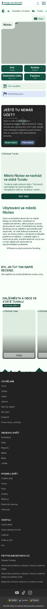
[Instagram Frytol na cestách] (30, 592)
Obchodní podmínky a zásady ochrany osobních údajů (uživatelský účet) (23, 575)
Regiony (5, 448)
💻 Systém (23, 600)
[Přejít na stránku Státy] (33, 11)
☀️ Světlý (13, 600)
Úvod (3, 386)
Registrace (11, 142)
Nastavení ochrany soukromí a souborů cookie (22, 582)
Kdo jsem (5, 412)
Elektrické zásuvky (9, 504)
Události (5, 535)
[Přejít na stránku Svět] (3, 11)
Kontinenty (6, 437)
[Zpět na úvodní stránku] (11, 3)
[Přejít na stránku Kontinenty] (8, 11)
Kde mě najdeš (7, 407)
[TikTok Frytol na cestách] (23, 592)
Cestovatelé (6, 524)
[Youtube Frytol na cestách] (17, 592)
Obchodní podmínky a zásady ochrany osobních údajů (23, 567)
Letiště (4, 463)
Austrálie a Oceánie (21, 11)
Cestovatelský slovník (11, 530)
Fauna (4, 483)
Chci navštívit (14, 86)
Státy (3, 442)
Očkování (5, 509)
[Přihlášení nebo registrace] (38, 3)
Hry (2, 545)
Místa (3, 458)
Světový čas (6, 540)
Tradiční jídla (7, 478)
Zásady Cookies (8, 560)
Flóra (3, 489)
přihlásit (25, 274)
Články (4, 391)
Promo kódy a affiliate (11, 422)
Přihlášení (27, 142)
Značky (4, 494)
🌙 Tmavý (34, 600)
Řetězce (5, 499)
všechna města (11, 305)
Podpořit (5, 417)
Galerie (4, 401)
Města (4, 453)
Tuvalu (40, 11)
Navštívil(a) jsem (15, 94)
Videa (4, 396)
